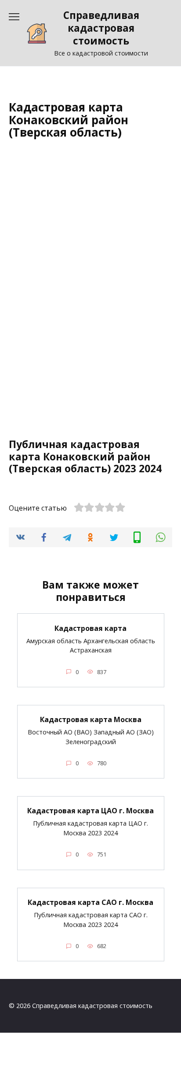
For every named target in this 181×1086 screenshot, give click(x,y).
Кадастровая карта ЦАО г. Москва (90, 810)
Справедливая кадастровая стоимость (101, 28)
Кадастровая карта (90, 628)
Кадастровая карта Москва (90, 719)
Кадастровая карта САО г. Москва (90, 902)
